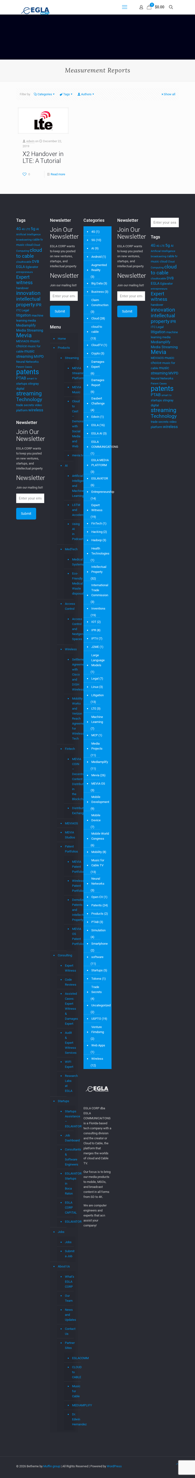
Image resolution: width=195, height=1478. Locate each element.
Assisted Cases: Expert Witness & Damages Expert (69, 1008)
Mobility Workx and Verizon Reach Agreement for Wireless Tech (71, 718)
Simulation (98, 930)
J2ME (95, 647)
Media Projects (96, 746)
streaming (29, 393)
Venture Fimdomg (97, 1029)
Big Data (97, 283)
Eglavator (32, 267)
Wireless (69, 649)
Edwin (95, 417)
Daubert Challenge (98, 401)
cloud (29, 245)
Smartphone (99, 943)
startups (21, 383)
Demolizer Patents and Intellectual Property (71, 909)
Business (97, 291)
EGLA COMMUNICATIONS (104, 444)
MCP (94, 735)
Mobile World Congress (100, 836)
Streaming (69, 358)
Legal (25, 310)
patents (27, 372)
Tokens (96, 978)
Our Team (69, 1298)
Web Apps (98, 1045)
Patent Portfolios (69, 849)
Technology (29, 399)
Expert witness (24, 279)
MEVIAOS (22, 341)
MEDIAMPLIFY (71, 1405)
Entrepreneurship (102, 492)
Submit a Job (69, 1253)
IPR (38, 305)
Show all (169, 94)
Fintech (69, 749)
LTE (93, 708)
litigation (23, 315)
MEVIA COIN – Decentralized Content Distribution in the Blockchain (71, 779)
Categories (45, 94)
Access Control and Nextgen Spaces (71, 629)
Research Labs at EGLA (69, 1083)
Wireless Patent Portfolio (71, 885)
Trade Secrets (96, 989)
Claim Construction (99, 302)
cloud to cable (29, 253)
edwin (30, 141)
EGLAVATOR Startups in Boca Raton (69, 1183)
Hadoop (96, 540)
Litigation (97, 695)
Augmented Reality (99, 267)
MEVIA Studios (69, 835)
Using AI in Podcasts (71, 532)
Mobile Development (100, 799)
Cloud (95, 318)
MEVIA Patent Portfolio (71, 866)
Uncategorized (101, 1005)
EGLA (20, 267)
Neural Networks (27, 361)
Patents (96, 905)
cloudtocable (23, 261)
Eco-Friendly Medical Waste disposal (71, 583)
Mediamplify (26, 325)
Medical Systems (71, 562)
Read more (58, 174)
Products (64, 347)
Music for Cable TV (97, 862)
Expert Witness (69, 968)
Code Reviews (69, 982)
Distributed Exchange (71, 811)
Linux (94, 687)
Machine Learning (97, 719)
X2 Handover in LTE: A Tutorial (43, 157)
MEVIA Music (71, 390)
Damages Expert (97, 364)
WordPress (114, 1466)
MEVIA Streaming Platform (71, 373)
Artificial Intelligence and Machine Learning (71, 485)
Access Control (69, 606)
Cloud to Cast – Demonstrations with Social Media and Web (71, 424)
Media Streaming (29, 330)
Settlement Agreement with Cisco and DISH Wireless (71, 674)
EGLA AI (96, 433)
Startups (63, 1101)
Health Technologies (100, 551)
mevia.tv (71, 455)
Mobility (96, 852)
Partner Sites (69, 1345)
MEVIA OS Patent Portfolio (71, 936)
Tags (66, 94)
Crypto (95, 353)
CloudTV (97, 345)
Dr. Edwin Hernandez (71, 1419)
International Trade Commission (99, 590)
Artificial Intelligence (28, 234)
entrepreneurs (24, 272)
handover (22, 288)
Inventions (98, 608)
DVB (35, 261)
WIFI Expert (69, 1064)
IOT (93, 622)
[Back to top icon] (177, 1464)
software (97, 957)
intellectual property (28, 302)
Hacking (96, 532)
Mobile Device (96, 817)
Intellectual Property (98, 569)
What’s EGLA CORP (69, 1281)
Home (62, 338)
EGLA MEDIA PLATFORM (100, 462)
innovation (28, 293)
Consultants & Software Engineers (69, 1157)
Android (96, 256)
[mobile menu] (125, 7)
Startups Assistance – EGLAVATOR (69, 1119)
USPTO (96, 1018)
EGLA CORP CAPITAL (69, 1207)
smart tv (32, 378)
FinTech (96, 523)
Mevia (24, 335)
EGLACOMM (71, 1358)
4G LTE (26, 229)
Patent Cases (24, 366)
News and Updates (69, 1315)
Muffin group (51, 1466)
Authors (86, 94)
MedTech (69, 549)
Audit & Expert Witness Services (69, 1042)
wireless (35, 410)
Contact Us (69, 1331)
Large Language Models (98, 660)
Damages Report (97, 382)
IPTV (94, 638)
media (32, 320)
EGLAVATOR (69, 1221)
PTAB (21, 378)
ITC (18, 310)
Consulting (65, 955)
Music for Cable (71, 1391)
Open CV (97, 897)
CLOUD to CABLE (71, 1372)
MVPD (39, 356)
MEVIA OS (98, 783)
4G (18, 229)
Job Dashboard (69, 1138)
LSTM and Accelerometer (71, 510)
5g (33, 228)
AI (37, 229)
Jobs (61, 1232)
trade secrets (25, 405)
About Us (64, 1266)
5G (93, 240)
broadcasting (24, 239)
